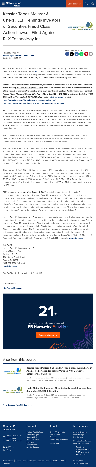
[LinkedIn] (4, 450)
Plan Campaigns (32, 434)
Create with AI (31, 437)
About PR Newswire (57, 432)
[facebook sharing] (67, 54)
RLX (37, 71)
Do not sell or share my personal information (82, 442)
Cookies (7, 463)
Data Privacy (78, 437)
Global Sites (55, 443)
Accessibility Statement (59, 439)
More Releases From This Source (16, 405)
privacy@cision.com (83, 449)
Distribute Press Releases (32, 440)
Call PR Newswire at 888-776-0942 (13, 436)
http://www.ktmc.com (12, 288)
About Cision (55, 434)
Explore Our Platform (34, 432)
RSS (62, 461)
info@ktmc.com (57, 97)
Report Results (32, 444)
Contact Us (7, 447)
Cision (80, 463)
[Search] (93, 3)
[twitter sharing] (72, 54)
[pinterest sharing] (86, 54)
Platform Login (78, 434)
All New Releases (80, 432)
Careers (53, 437)
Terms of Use (8, 461)
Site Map (55, 461)
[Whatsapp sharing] (81, 54)
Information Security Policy (39, 461)
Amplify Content (32, 447)
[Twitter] (10, 450)
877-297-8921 (81, 454)
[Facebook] (7, 450)
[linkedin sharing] (76, 54)
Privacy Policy (21, 461)
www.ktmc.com (76, 238)
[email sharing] (91, 54)
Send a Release (74, 3)
